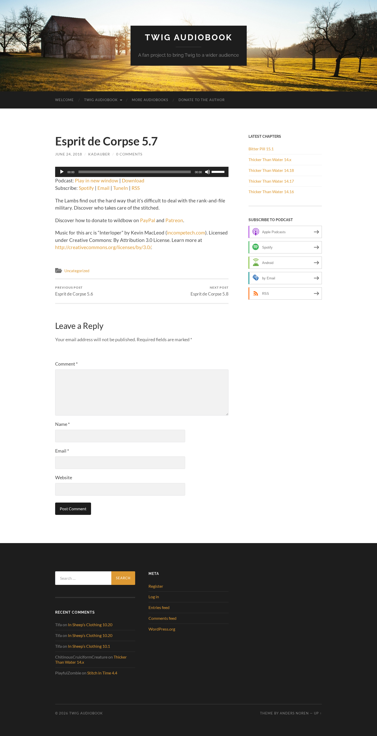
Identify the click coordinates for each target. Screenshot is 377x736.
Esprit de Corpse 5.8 (210, 291)
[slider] (219, 171)
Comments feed (162, 618)
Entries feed (159, 607)
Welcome (64, 100)
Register (155, 586)
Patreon (174, 220)
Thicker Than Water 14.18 (271, 170)
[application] (142, 172)
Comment (66, 364)
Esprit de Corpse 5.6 (74, 291)
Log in (153, 596)
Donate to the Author (201, 100)
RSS (136, 188)
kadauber (99, 154)
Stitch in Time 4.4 (102, 672)
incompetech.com (186, 232)
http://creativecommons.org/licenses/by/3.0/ (103, 247)
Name (62, 424)
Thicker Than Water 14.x (270, 159)
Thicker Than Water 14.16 (271, 191)
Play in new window (96, 180)
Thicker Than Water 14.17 (271, 181)
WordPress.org (161, 628)
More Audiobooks (150, 100)
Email (103, 188)
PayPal (147, 220)
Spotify (86, 188)
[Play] (61, 171)
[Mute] (207, 171)
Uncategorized (76, 270)
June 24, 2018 (68, 154)
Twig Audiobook (188, 37)
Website (63, 477)
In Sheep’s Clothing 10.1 (89, 646)
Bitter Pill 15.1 (261, 148)
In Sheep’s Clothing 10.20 (90, 624)
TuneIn (120, 188)
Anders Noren (294, 713)
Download (133, 180)
